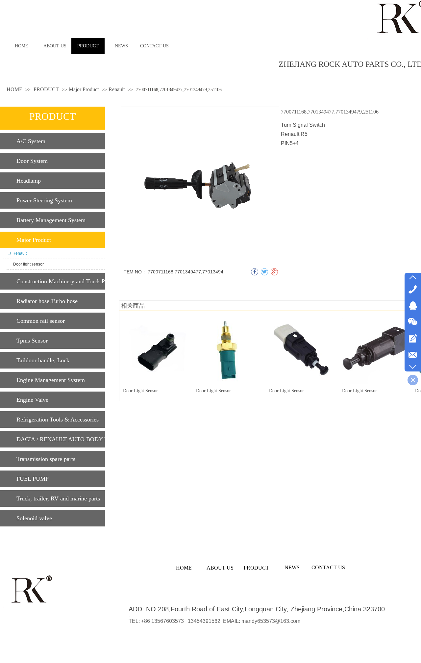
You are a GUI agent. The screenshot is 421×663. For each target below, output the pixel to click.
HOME (14, 89)
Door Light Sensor (140, 390)
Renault (117, 89)
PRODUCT (47, 89)
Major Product (84, 89)
